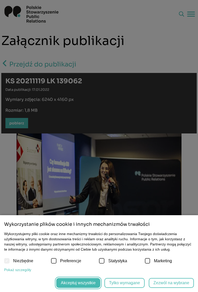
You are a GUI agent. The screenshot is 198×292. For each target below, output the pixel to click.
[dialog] (99, 146)
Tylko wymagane (124, 283)
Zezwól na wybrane (171, 283)
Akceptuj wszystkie (78, 283)
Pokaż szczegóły (17, 270)
